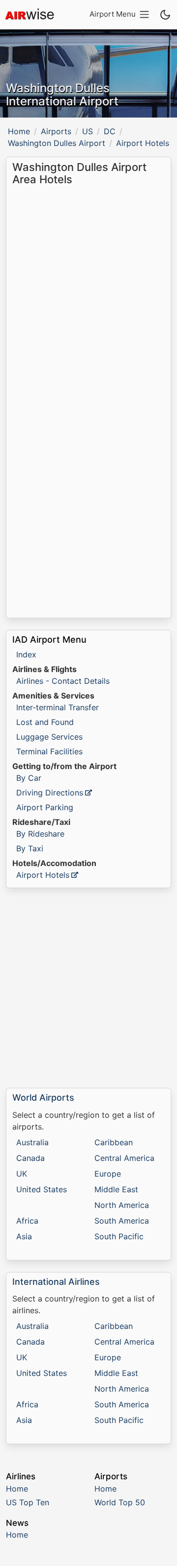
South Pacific (119, 1236)
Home (19, 131)
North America (121, 1205)
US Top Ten (27, 1502)
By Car (28, 778)
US (87, 131)
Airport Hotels (42, 875)
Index (26, 654)
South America (121, 1221)
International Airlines (56, 1282)
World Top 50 (119, 1502)
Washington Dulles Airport (56, 143)
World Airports (43, 1097)
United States (41, 1189)
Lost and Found (45, 722)
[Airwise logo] (29, 14)
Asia (24, 1236)
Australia (32, 1142)
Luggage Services (49, 737)
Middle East (116, 1189)
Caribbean (113, 1142)
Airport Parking (44, 807)
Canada (30, 1158)
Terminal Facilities (49, 751)
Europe (107, 1174)
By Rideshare (40, 834)
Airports (56, 131)
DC (110, 131)
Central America (124, 1158)
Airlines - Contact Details (63, 681)
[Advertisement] (88, 988)
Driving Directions (49, 792)
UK (21, 1174)
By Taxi (29, 848)
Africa (27, 1221)
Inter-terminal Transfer (57, 707)
